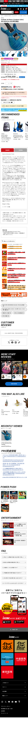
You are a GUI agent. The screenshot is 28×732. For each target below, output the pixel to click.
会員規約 (3, 710)
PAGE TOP (15, 629)
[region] (14, 439)
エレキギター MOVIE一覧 (20, 541)
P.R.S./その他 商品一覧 (19, 312)
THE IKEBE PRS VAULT (7, 231)
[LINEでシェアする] (16, 342)
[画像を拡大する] (25, 48)
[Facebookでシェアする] (12, 342)
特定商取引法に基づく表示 (7, 708)
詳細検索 (16, 12)
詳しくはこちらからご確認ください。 (14, 575)
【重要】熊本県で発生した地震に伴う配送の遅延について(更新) (14, 3)
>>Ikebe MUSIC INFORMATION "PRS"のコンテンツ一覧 (14, 477)
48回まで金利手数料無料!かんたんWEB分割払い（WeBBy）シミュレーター (14, 93)
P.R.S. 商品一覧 (6, 315)
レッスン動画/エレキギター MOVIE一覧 (20, 525)
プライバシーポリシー (6, 706)
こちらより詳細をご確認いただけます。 (15, 585)
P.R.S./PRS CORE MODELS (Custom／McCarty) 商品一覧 (14, 305)
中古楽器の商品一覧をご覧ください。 (14, 569)
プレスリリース (4, 713)
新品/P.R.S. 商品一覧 (7, 312)
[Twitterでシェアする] (9, 342)
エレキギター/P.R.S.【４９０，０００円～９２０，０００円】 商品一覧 (14, 309)
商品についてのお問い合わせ (9, 241)
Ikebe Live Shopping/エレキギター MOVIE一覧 (20, 533)
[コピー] (19, 342)
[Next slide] (26, 54)
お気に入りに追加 (6, 102)
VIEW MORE (14, 383)
